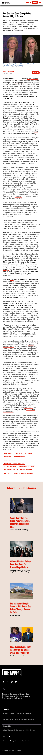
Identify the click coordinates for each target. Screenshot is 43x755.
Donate (35, 2)
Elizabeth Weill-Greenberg (20, 570)
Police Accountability (23, 473)
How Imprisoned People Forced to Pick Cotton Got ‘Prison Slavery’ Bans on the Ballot (20, 608)
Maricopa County (26, 466)
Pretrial (11, 713)
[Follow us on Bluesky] (8, 682)
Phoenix (7, 473)
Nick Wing (24, 530)
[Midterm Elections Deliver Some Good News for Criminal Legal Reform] (21, 549)
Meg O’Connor (8, 71)
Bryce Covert (15, 615)
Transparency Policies (22, 730)
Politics (7, 457)
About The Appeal (9, 730)
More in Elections (21, 488)
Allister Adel (9, 460)
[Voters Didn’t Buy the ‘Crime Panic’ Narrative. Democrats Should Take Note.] (21, 505)
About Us (28, 2)
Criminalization (8, 719)
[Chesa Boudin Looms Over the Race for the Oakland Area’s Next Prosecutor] (21, 634)
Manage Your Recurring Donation (20, 741)
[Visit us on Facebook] (4, 682)
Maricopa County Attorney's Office (19, 470)
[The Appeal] (6, 2)
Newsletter (31, 719)
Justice (19, 453)
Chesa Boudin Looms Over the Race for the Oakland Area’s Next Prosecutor (20, 649)
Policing (28, 453)
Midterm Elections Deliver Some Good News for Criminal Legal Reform (20, 564)
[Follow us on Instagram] (13, 682)
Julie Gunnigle (10, 466)
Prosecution (19, 457)
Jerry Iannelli (15, 530)
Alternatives (23, 719)
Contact (5, 741)
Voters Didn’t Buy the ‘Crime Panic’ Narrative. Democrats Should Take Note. (20, 522)
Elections (8, 453)
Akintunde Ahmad (17, 656)
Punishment (27, 713)
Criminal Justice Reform (14, 463)
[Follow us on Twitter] (17, 682)
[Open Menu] (40, 3)
